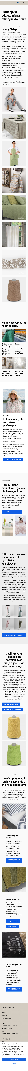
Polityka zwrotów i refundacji (9, 1025)
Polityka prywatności (7, 1018)
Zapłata (3, 1031)
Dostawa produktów (7, 1028)
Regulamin (4, 1015)
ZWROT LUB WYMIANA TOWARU (10, 1034)
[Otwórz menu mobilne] (4, 2)
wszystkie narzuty (13, 921)
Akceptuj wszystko (14, 1059)
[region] (14, 1056)
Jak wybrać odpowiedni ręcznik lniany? (7, 373)
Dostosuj (14, 1063)
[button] (17, 3)
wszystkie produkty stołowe (12, 512)
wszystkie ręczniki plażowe (13, 459)
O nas (3, 1010)
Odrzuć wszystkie (14, 1067)
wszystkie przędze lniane (11, 704)
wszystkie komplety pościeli (14, 860)
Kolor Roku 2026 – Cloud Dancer (19, 373)
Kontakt (4, 1012)
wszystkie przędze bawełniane (12, 709)
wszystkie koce (12, 926)
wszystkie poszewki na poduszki (14, 989)
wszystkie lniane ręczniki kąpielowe (14, 635)
